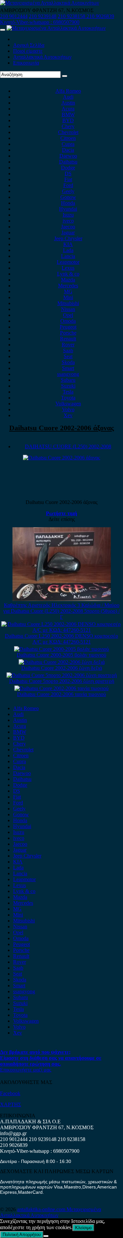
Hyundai (68, 209)
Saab (68, 350)
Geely (68, 191)
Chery (68, 126)
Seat (68, 356)
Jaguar (68, 232)
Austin (68, 103)
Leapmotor (68, 262)
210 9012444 (14, 16)
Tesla (68, 392)
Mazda (68, 279)
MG (68, 291)
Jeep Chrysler (68, 238)
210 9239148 (42, 16)
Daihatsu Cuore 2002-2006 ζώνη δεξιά (61, 668)
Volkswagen (68, 403)
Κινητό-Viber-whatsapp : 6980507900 (39, 22)
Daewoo (68, 156)
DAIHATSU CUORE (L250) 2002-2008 (68, 446)
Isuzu (68, 215)
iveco (68, 220)
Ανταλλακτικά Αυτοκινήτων (42, 57)
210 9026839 (100, 16)
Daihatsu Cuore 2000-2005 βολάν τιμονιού (61, 655)
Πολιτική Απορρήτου (22, 1234)
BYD (68, 120)
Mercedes (68, 285)
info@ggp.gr (13, 1133)
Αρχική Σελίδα (28, 45)
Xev (68, 415)
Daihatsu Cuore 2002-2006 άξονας (61, 428)
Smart (68, 368)
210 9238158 (72, 16)
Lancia (68, 256)
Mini (68, 297)
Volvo (68, 409)
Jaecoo (68, 226)
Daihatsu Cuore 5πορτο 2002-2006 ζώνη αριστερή (61, 681)
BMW (68, 114)
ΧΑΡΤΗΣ (10, 1104)
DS (68, 173)
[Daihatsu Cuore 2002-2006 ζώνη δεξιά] (62, 662)
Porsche (68, 333)
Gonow (68, 197)
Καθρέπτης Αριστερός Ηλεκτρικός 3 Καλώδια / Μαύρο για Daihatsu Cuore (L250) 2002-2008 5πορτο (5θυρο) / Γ (61, 611)
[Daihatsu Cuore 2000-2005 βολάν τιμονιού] (61, 649)
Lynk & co (68, 274)
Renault (68, 338)
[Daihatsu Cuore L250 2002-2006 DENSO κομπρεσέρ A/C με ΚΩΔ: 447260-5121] (61, 630)
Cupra (68, 144)
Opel (68, 315)
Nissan (68, 309)
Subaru (68, 380)
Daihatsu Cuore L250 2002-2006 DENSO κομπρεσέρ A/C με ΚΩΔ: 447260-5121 (61, 639)
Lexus (68, 268)
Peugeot (68, 327)
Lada (68, 250)
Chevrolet (68, 132)
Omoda (68, 321)
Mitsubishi (68, 303)
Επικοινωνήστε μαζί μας (25, 1070)
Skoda (68, 362)
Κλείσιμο (83, 1227)
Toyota (68, 397)
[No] (46, 1236)
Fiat (68, 179)
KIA (68, 244)
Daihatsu (68, 161)
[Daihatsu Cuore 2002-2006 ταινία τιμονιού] (61, 688)
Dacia (68, 150)
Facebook (10, 1093)
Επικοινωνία (26, 63)
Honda (68, 203)
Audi (68, 97)
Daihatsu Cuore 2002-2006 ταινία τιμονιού (61, 694)
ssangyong (68, 374)
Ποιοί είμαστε (28, 51)
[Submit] (64, 76)
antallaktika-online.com (42, 1209)
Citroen (68, 138)
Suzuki (68, 386)
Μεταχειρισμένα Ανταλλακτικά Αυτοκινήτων (50, 1212)
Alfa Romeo (68, 91)
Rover (68, 344)
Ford (68, 185)
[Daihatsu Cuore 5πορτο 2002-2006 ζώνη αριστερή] (62, 675)
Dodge (68, 167)
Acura (68, 108)
